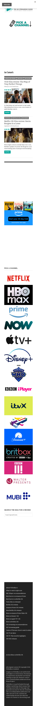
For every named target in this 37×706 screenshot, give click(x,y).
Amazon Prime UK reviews (14, 607)
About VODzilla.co (12, 588)
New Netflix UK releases (14, 610)
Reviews (28, 78)
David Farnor (15, 86)
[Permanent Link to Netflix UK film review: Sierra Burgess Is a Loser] (18, 135)
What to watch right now (14, 590)
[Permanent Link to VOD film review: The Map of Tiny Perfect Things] (18, 96)
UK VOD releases (11, 639)
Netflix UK (16, 118)
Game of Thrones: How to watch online (18, 630)
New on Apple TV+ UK (13, 619)
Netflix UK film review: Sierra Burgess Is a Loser (17, 122)
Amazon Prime (10, 78)
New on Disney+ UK (12, 616)
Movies (20, 78)
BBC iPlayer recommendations (16, 593)
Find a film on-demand (13, 602)
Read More (7, 112)
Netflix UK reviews (12, 605)
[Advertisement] (18, 50)
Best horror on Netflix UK (14, 599)
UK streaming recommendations (16, 624)
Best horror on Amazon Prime (16, 596)
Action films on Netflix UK (14, 655)
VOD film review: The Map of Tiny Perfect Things (17, 83)
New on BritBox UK (12, 622)
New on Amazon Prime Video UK (16, 613)
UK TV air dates (11, 633)
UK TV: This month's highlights (16, 636)
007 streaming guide (12, 627)
